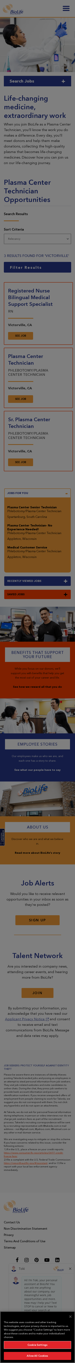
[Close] (70, 1316)
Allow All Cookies (37, 1355)
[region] (37, 1337)
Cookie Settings (38, 1345)
